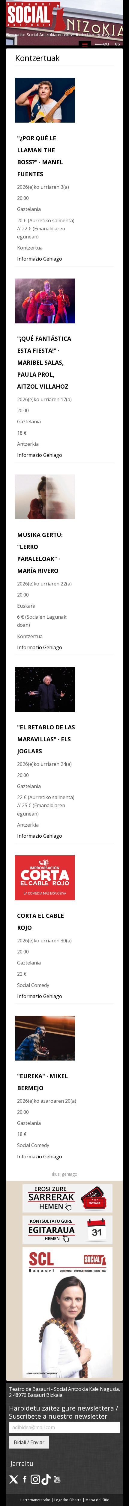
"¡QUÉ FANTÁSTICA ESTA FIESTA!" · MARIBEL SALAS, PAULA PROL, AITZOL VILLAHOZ (44, 362)
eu (106, 43)
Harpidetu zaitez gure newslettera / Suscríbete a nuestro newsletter (63, 1412)
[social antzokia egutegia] (67, 1229)
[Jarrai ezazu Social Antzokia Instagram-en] (35, 1479)
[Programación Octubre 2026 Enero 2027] (67, 1312)
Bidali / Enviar (29, 1442)
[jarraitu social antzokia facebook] (24, 1479)
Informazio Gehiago (39, 258)
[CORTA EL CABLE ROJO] (45, 877)
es (117, 43)
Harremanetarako (35, 1499)
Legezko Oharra (68, 1499)
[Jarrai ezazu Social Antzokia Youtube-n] (57, 1479)
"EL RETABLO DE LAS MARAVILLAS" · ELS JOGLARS (46, 739)
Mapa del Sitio (98, 1499)
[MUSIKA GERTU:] (45, 496)
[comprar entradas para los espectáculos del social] (67, 1197)
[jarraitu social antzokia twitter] (14, 1479)
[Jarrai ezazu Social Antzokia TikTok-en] (46, 1479)
